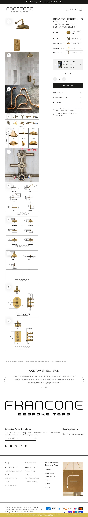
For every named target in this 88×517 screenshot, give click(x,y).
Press (47, 480)
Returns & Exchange (32, 478)
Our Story (48, 469)
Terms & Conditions (32, 467)
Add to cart (68, 85)
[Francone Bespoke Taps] (19, 9)
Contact (48, 487)
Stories (47, 483)
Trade (7, 474)
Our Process (49, 473)
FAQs (7, 481)
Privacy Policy (30, 471)
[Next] (83, 380)
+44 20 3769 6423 (11, 467)
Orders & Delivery (31, 481)
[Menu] (80, 9)
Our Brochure (50, 476)
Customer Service (11, 478)
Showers (13, 361)
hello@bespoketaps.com (13, 471)
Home (7, 361)
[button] (67, 9)
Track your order (11, 485)
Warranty (28, 474)
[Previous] (5, 380)
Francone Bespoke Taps (18, 507)
